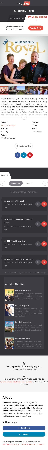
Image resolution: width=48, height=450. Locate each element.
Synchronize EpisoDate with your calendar (16, 382)
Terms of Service (28, 444)
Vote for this (25, 146)
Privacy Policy (13, 444)
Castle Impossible (23, 322)
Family (3, 125)
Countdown (15, 183)
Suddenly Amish (22, 338)
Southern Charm (23, 290)
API (4, 444)
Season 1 (29, 183)
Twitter (25, 434)
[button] (12, 90)
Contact (40, 444)
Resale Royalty (22, 305)
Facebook (25, 428)
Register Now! (35, 28)
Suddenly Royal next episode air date (17, 273)
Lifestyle (11, 125)
